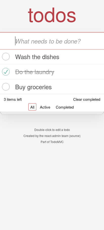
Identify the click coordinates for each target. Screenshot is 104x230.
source (75, 135)
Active (45, 107)
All (32, 107)
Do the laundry (34, 71)
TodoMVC (57, 142)
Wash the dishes (37, 56)
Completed (65, 107)
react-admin (52, 135)
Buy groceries (33, 86)
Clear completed (86, 99)
